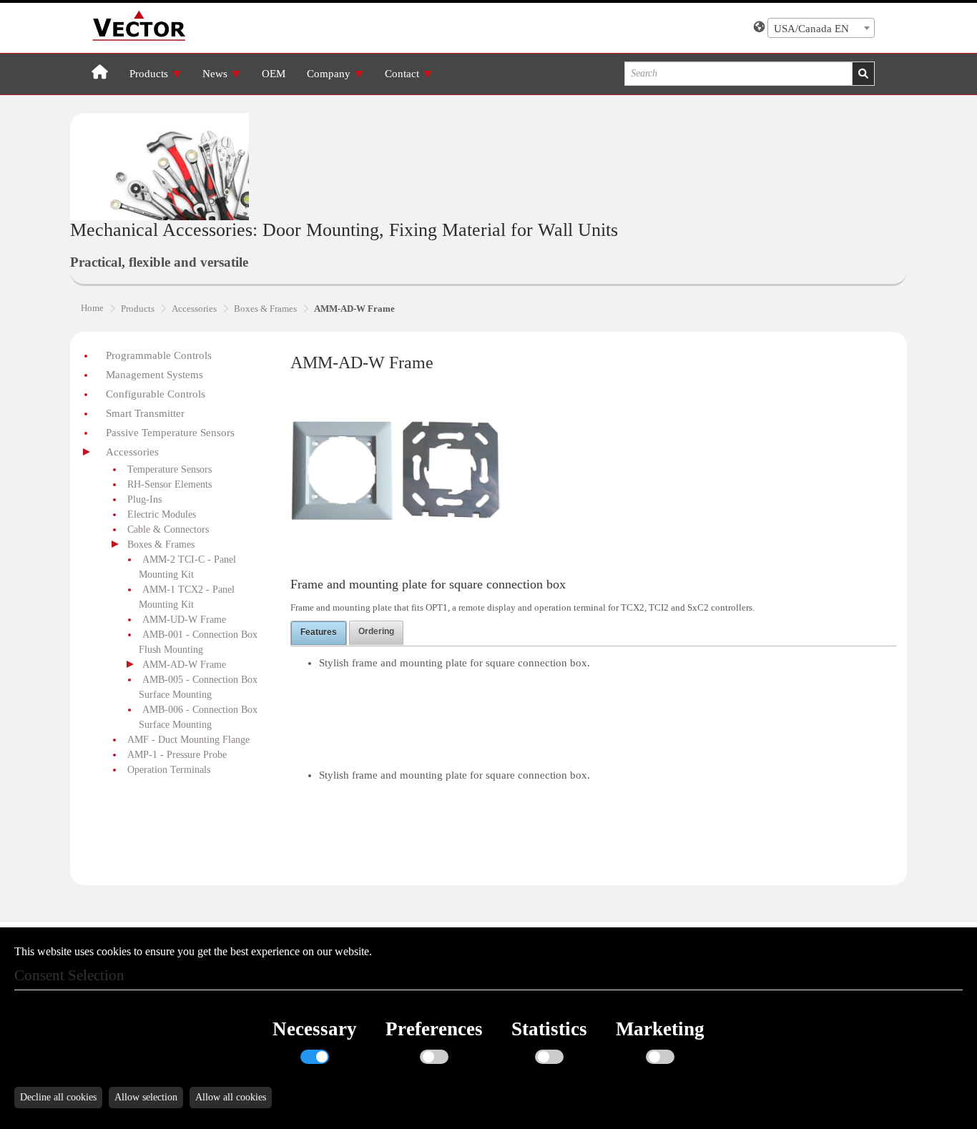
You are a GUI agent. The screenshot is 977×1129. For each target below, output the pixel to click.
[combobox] (821, 28)
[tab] (318, 633)
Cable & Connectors (168, 529)
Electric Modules (161, 514)
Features (318, 632)
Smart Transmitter (145, 413)
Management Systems (154, 374)
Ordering (376, 631)
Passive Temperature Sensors (170, 432)
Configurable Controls (155, 394)
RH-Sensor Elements (169, 484)
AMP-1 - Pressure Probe (177, 754)
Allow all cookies (230, 1097)
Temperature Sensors (169, 469)
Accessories (132, 452)
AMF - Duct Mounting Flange (188, 739)
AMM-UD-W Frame (184, 619)
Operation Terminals (168, 769)
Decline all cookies (58, 1097)
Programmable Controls (159, 355)
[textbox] (821, 29)
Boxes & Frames (161, 544)
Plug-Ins (144, 499)
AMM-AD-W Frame (184, 664)
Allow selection (145, 1097)
